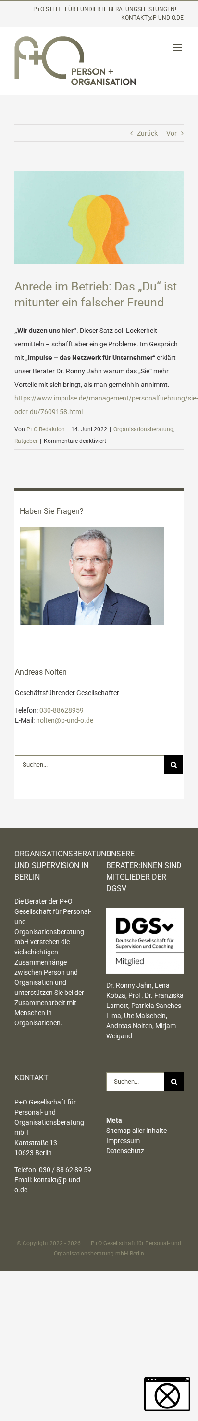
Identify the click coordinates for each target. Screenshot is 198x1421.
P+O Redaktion (45, 429)
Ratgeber (25, 441)
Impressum (123, 1141)
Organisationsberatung (143, 429)
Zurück (147, 133)
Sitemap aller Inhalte (136, 1130)
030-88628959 (61, 710)
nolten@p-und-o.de (64, 720)
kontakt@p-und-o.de (152, 17)
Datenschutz (125, 1151)
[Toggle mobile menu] (178, 47)
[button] (167, 1394)
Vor (171, 133)
